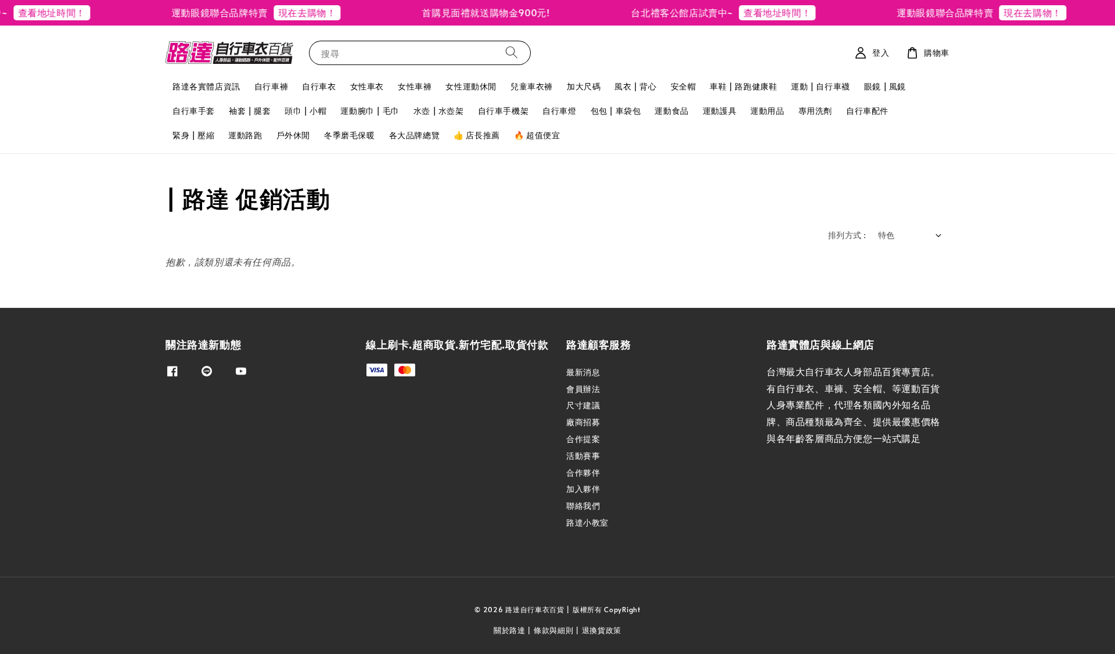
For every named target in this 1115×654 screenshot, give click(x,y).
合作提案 (583, 438)
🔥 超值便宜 (537, 135)
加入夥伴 (583, 488)
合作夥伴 (583, 472)
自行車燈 (559, 110)
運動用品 (767, 110)
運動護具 (719, 110)
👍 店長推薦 (477, 135)
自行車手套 (193, 110)
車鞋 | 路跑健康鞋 (743, 86)
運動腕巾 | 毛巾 (369, 110)
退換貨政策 (602, 630)
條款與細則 (554, 630)
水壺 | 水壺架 (438, 110)
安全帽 (683, 86)
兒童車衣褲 (531, 86)
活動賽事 (583, 455)
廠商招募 (583, 421)
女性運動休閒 (471, 86)
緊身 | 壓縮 (193, 135)
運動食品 (671, 110)
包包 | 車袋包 (616, 110)
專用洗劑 (815, 110)
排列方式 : (847, 234)
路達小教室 (587, 522)
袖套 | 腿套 (250, 110)
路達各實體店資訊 (206, 86)
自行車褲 (271, 86)
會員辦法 (583, 388)
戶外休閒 (293, 135)
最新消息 (583, 372)
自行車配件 (867, 110)
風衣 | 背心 (635, 86)
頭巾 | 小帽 (305, 110)
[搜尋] (511, 52)
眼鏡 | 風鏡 (885, 86)
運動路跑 (245, 135)
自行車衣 (319, 86)
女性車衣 (367, 86)
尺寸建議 (583, 405)
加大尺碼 (583, 86)
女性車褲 (414, 86)
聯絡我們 (583, 505)
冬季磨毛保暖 (349, 135)
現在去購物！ (291, 12)
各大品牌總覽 (414, 135)
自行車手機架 (503, 110)
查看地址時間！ (761, 12)
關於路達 (510, 630)
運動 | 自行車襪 (820, 86)
